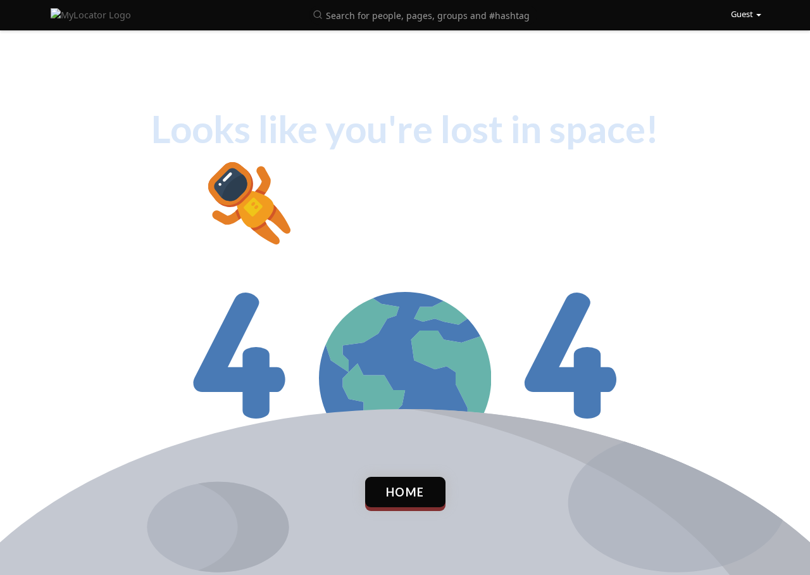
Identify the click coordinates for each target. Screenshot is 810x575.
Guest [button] (742, 14)
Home (405, 492)
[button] (423, 14)
